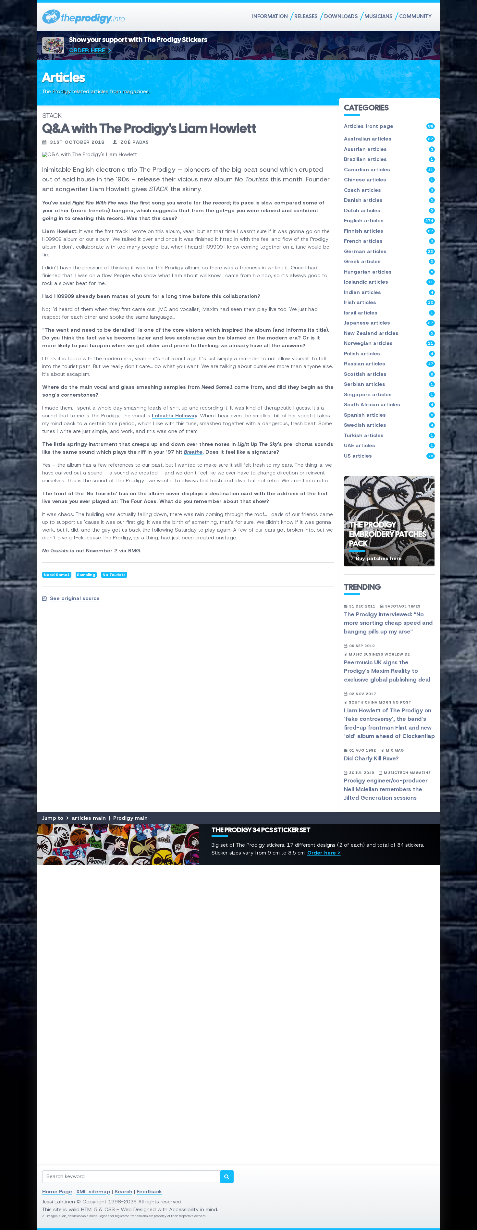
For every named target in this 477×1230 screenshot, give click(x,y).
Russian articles (388, 363)
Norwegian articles (388, 343)
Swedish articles (388, 425)
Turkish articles (388, 435)
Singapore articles (388, 394)
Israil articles (388, 312)
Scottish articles (388, 374)
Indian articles (388, 292)
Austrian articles (388, 149)
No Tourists (114, 574)
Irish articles (388, 302)
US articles (388, 455)
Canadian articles (388, 169)
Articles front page (388, 126)
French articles (388, 241)
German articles (388, 251)
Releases (306, 16)
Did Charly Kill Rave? (371, 758)
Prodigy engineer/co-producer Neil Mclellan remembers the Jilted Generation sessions (386, 789)
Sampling (86, 574)
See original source (75, 598)
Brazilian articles (388, 159)
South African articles (388, 404)
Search (123, 1191)
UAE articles (388, 445)
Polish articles (388, 353)
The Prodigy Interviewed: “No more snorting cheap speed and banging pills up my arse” (388, 622)
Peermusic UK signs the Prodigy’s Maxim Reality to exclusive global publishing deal (387, 670)
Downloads (341, 16)
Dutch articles (388, 210)
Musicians (378, 16)
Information (270, 16)
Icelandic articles (388, 281)
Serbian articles (388, 384)
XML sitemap (93, 1191)
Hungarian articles (388, 271)
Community (415, 16)
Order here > (324, 852)
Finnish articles (388, 231)
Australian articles (388, 138)
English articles (388, 220)
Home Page (57, 1191)
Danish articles (388, 200)
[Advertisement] (237, 967)
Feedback (149, 1191)
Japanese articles (388, 322)
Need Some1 (57, 574)
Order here (87, 50)
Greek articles (388, 261)
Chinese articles (388, 179)
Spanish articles (388, 415)
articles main (89, 818)
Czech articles (388, 190)
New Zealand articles (388, 333)
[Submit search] (227, 1176)
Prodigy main (130, 818)
